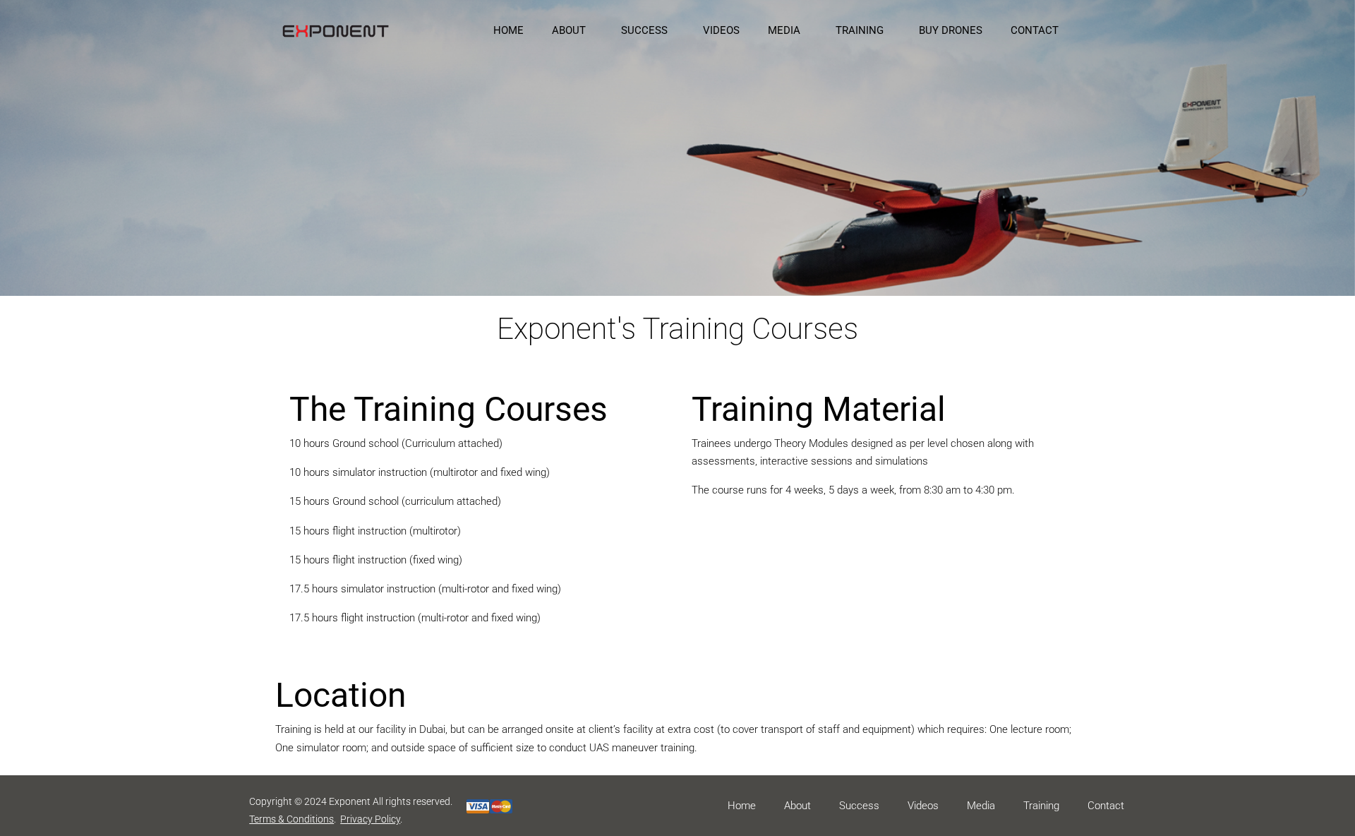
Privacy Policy (370, 819)
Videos (923, 805)
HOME (508, 30)
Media (981, 805)
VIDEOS (721, 30)
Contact (1106, 805)
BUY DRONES (950, 30)
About (797, 805)
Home (742, 805)
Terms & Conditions (291, 819)
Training (1041, 805)
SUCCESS (644, 30)
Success (859, 805)
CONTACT (1035, 30)
